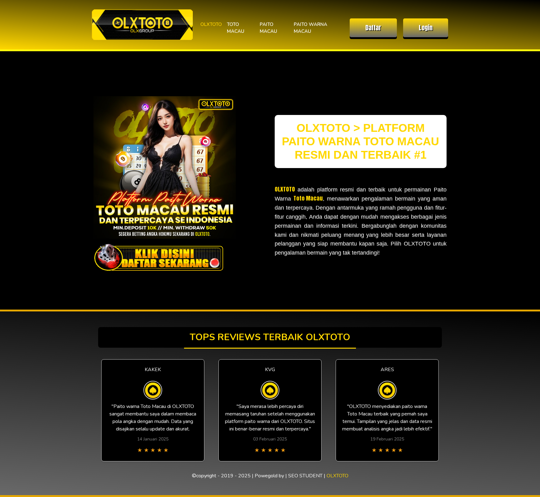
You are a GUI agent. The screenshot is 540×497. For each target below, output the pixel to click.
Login (425, 27)
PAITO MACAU (268, 28)
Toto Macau (308, 198)
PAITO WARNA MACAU (310, 28)
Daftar (373, 27)
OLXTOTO (211, 24)
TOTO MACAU (235, 28)
